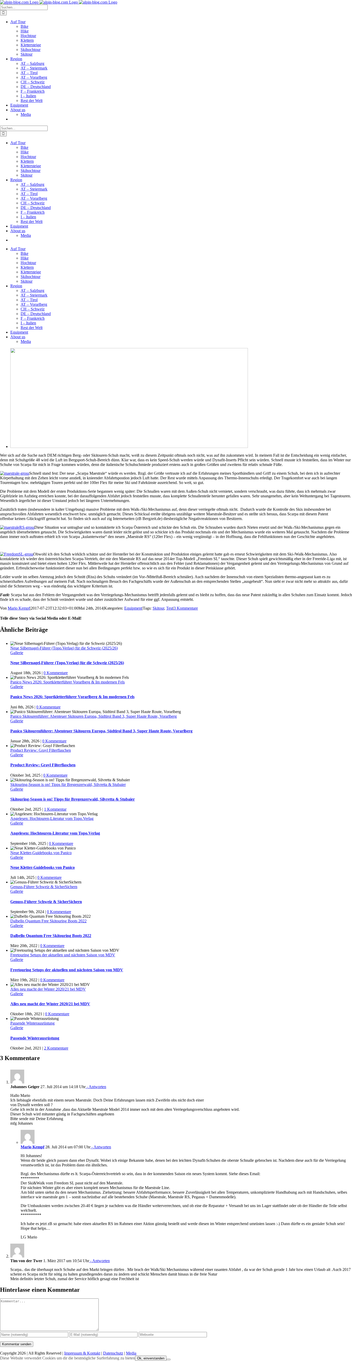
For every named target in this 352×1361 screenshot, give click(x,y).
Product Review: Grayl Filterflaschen (40, 750)
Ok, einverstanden (150, 1358)
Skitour (158, 608)
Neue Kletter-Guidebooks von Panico (41, 853)
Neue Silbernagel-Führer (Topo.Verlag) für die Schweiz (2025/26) (64, 648)
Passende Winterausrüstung (32, 1023)
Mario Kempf (19, 608)
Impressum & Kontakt (82, 1353)
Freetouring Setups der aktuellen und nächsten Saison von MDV (62, 955)
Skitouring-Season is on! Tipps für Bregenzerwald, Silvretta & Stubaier (68, 784)
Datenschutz (113, 1353)
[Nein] (168, 1359)
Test (169, 608)
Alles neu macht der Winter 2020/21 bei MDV (48, 989)
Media (131, 1353)
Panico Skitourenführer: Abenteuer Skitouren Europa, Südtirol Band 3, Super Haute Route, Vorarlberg (93, 716)
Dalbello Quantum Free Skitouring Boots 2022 (48, 921)
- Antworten (96, 1087)
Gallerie (16, 653)
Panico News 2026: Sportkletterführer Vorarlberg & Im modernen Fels (67, 682)
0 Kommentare (56, 673)
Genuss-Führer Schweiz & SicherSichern (43, 887)
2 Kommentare (56, 1048)
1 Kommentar (55, 809)
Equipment (133, 608)
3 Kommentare (186, 608)
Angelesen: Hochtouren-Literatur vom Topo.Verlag (52, 818)
